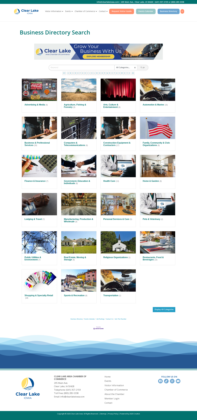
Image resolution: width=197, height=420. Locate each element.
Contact (102, 11)
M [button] (96, 73)
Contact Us (109, 319)
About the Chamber (114, 394)
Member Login (112, 398)
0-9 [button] (64, 73)
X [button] (124, 73)
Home (108, 376)
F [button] (80, 73)
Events (68, 11)
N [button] (99, 73)
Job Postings (100, 319)
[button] (164, 309)
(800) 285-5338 (177, 2)
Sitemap (103, 414)
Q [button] (107, 73)
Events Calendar (145, 11)
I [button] (87, 73)
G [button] (82, 73)
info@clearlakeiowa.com (108, 2)
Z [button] (129, 73)
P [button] (104, 73)
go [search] (144, 68)
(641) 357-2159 (161, 2)
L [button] (94, 73)
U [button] (116, 73)
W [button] (122, 73)
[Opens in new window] (98, 51)
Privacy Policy (113, 414)
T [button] (114, 73)
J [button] (89, 73)
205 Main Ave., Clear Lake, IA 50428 (137, 2)
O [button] (102, 73)
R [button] (109, 73)
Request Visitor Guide (122, 11)
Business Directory (168, 11)
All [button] (133, 73)
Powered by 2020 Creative (130, 414)
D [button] (75, 73)
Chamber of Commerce (85, 11)
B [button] (70, 73)
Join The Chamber (120, 319)
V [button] (119, 73)
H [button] (85, 73)
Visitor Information (53, 11)
